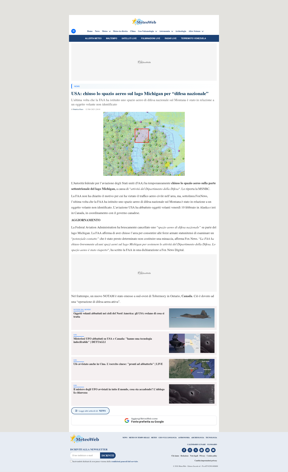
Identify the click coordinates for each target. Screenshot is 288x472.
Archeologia (180, 31)
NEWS (77, 86)
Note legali (194, 455)
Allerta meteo (93, 38)
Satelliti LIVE (129, 38)
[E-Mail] (213, 450)
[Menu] (73, 31)
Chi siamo (175, 455)
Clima (133, 31)
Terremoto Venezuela (193, 38)
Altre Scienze (194, 31)
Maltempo (111, 38)
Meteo (105, 31)
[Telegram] (201, 450)
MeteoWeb (182, 466)
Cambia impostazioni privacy (206, 460)
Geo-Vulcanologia (146, 31)
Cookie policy (212, 455)
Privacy (202, 455)
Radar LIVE (171, 38)
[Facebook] (184, 450)
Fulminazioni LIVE (150, 38)
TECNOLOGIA (211, 437)
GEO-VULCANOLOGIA (168, 437)
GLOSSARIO (212, 444)
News (97, 31)
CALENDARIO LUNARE (196, 444)
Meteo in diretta (120, 31)
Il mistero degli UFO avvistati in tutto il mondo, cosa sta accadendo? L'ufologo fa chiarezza (119, 390)
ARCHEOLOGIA (197, 437)
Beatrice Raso (78, 109)
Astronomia (164, 31)
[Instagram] (190, 450)
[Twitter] (196, 450)
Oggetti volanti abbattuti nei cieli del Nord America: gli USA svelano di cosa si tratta (119, 315)
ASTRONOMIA (184, 437)
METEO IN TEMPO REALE (139, 437)
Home (90, 31)
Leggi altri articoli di (92, 410)
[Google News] (207, 450)
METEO (154, 437)
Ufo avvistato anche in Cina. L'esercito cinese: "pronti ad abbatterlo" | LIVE (118, 364)
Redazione (185, 455)
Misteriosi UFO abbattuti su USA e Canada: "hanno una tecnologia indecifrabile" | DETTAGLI (113, 340)
